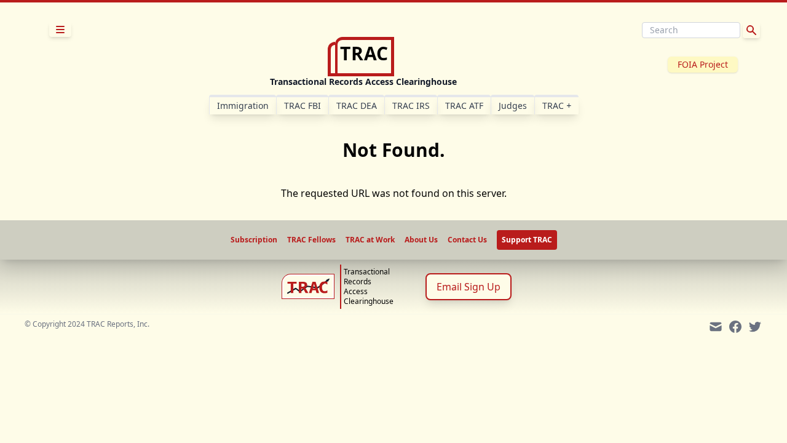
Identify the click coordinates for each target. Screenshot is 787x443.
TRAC (556, 105)
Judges (513, 105)
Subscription (254, 240)
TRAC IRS (411, 105)
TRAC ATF (464, 105)
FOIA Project (703, 64)
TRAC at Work (370, 240)
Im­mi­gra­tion (243, 105)
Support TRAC (527, 239)
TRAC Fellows (311, 240)
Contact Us (467, 240)
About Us (421, 240)
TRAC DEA (356, 105)
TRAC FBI (302, 105)
